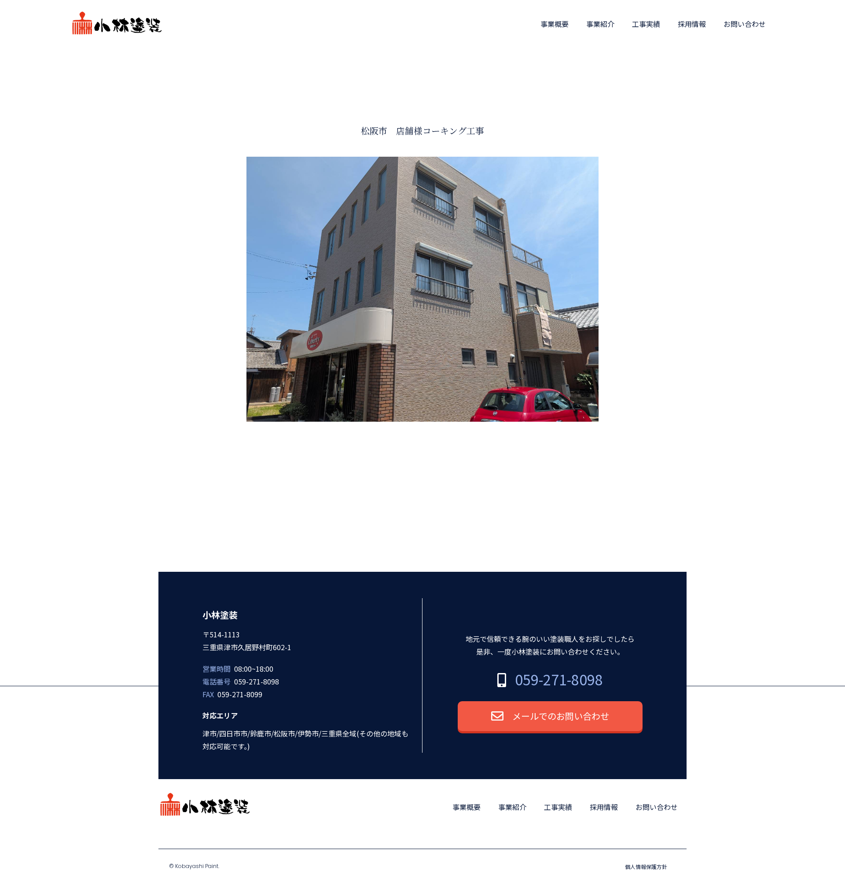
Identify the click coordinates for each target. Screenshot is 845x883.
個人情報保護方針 (646, 866)
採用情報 (692, 23)
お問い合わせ (745, 23)
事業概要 (554, 23)
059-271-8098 (559, 679)
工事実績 (646, 23)
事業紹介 (600, 23)
